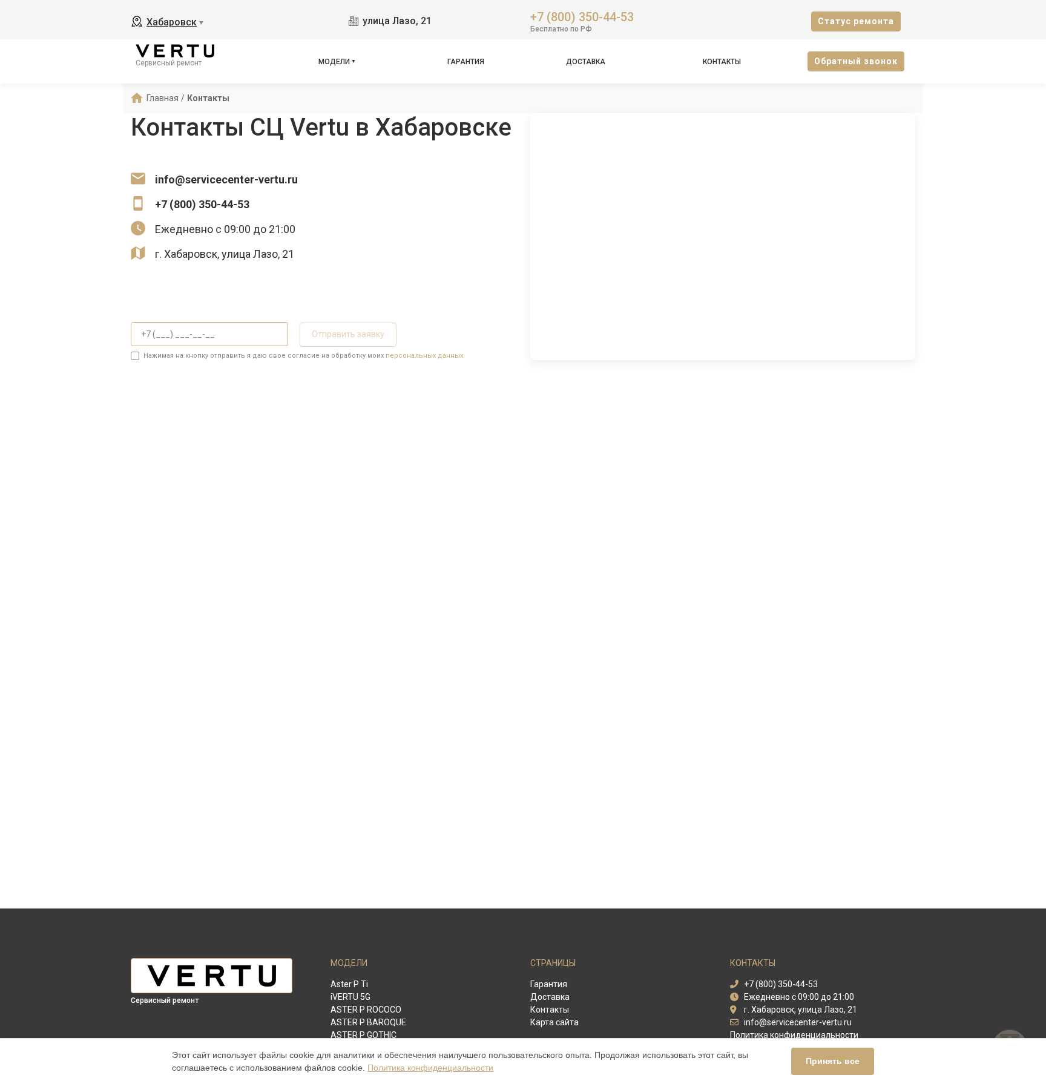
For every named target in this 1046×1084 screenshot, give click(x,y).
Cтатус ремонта (856, 21)
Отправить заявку (348, 334)
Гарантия (465, 61)
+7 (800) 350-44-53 (582, 16)
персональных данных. (425, 356)
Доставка (585, 61)
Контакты (722, 61)
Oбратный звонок (856, 61)
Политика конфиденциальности (430, 1068)
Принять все (833, 1061)
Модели (334, 61)
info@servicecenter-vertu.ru (226, 179)
